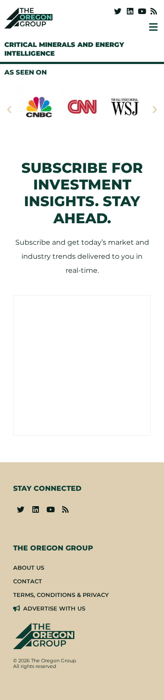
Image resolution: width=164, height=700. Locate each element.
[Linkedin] (130, 11)
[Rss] (154, 11)
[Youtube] (142, 11)
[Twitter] (118, 11)
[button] (9, 109)
